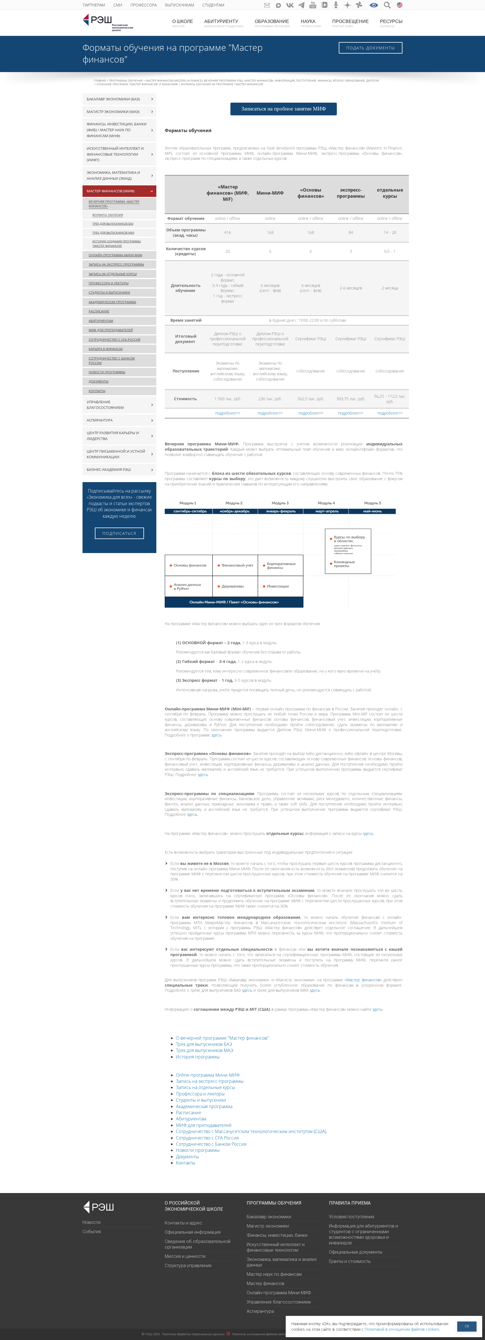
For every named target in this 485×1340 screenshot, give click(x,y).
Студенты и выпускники (201, 1100)
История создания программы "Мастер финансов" (116, 244)
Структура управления (188, 1265)
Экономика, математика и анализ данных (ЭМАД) (113, 175)
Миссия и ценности (185, 1256)
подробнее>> (227, 413)
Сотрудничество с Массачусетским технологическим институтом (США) (251, 1131)
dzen (347, 5)
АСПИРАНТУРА (100, 420)
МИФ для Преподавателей (111, 330)
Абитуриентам (191, 1119)
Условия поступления (351, 1216)
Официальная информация (193, 1232)
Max (278, 5)
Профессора (144, 5)
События (92, 1231)
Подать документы (370, 47)
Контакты (185, 1163)
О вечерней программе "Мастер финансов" (222, 1038)
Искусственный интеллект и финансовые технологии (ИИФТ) (115, 154)
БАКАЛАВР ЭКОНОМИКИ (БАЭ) (113, 99)
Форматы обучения (107, 215)
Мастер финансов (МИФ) (110, 191)
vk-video (324, 5)
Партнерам (94, 5)
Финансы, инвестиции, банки (277, 1235)
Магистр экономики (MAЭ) (113, 111)
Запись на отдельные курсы (205, 1087)
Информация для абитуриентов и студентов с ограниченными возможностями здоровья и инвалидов (363, 1234)
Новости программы (198, 1150)
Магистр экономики (268, 1226)
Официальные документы (355, 1252)
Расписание (188, 1112)
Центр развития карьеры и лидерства (113, 435)
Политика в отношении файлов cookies (260, 1334)
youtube (313, 5)
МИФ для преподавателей (204, 1125)
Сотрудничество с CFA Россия (207, 1138)
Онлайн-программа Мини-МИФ (115, 255)
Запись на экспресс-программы (210, 1081)
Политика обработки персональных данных (193, 1334)
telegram (301, 5)
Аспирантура (260, 1311)
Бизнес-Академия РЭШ (109, 469)
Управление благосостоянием (105, 404)
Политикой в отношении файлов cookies (402, 1329)
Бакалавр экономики (269, 1216)
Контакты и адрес (183, 1223)
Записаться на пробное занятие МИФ (283, 109)
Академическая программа (204, 1106)
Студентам (213, 5)
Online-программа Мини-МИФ (208, 1075)
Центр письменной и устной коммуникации (116, 454)
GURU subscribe (267, 5)
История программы (198, 1057)
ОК (467, 1326)
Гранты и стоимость (350, 1261)
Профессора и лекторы (200, 1094)
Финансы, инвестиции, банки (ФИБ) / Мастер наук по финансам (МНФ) (117, 129)
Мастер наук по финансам (274, 1274)
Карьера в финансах (106, 349)
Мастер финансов (363, 979)
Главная (100, 80)
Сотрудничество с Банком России (211, 1144)
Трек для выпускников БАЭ (204, 1044)
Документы (187, 1156)
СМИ (117, 5)
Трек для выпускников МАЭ (204, 1050)
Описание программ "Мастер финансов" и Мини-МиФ (137, 84)
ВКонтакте (290, 5)
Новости (91, 1222)
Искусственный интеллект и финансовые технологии (276, 1247)
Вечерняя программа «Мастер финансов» (114, 203)
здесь (216, 735)
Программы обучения (126, 80)
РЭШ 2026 (151, 1334)
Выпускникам (179, 5)
